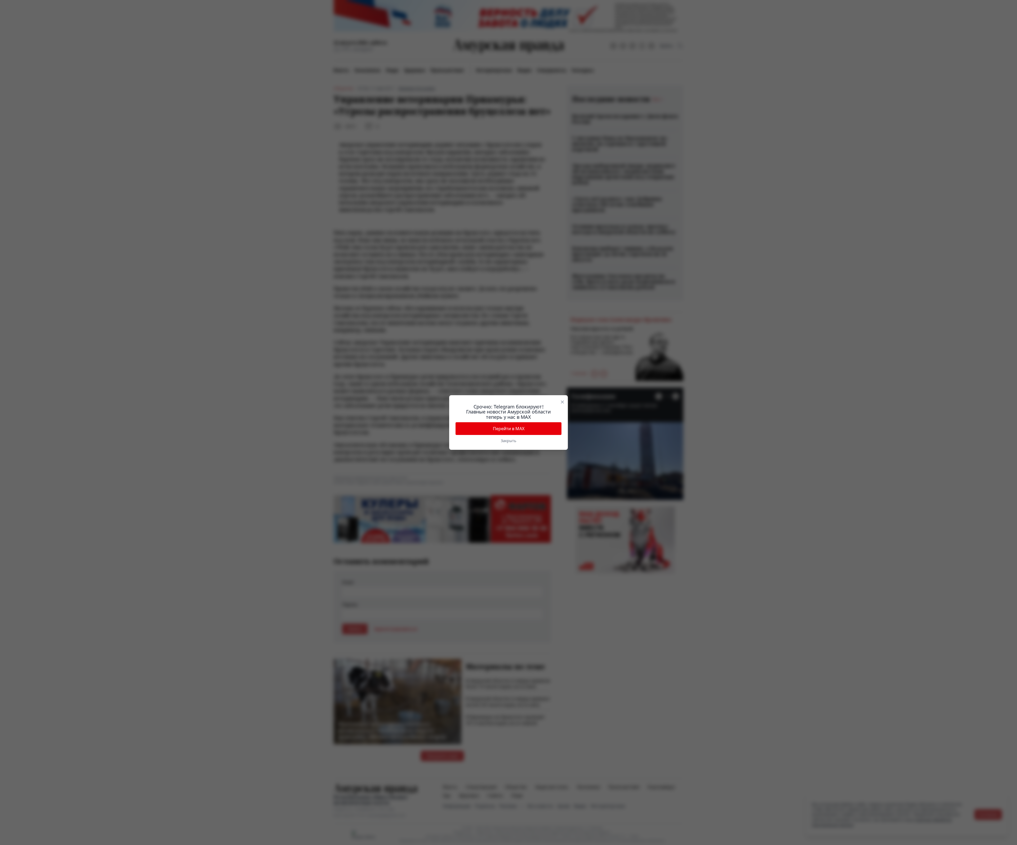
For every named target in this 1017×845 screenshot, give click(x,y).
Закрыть (508, 440)
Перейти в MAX (508, 429)
